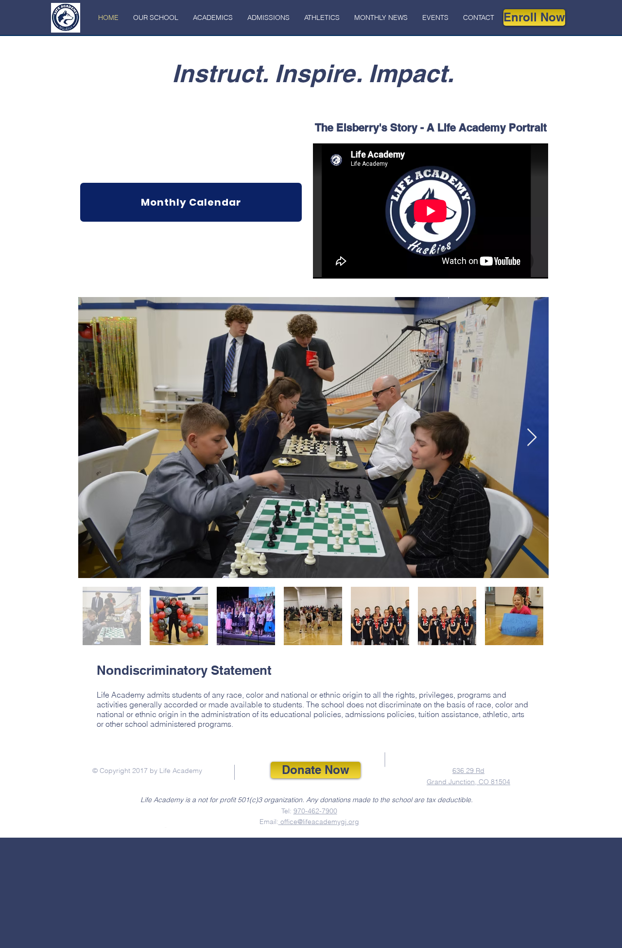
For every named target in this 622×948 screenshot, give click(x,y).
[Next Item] (531, 437)
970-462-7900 (315, 811)
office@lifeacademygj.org (318, 821)
